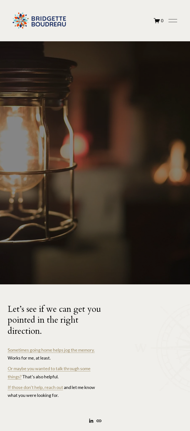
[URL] (98, 420)
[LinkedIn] (91, 420)
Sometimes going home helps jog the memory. (51, 350)
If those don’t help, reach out (35, 387)
